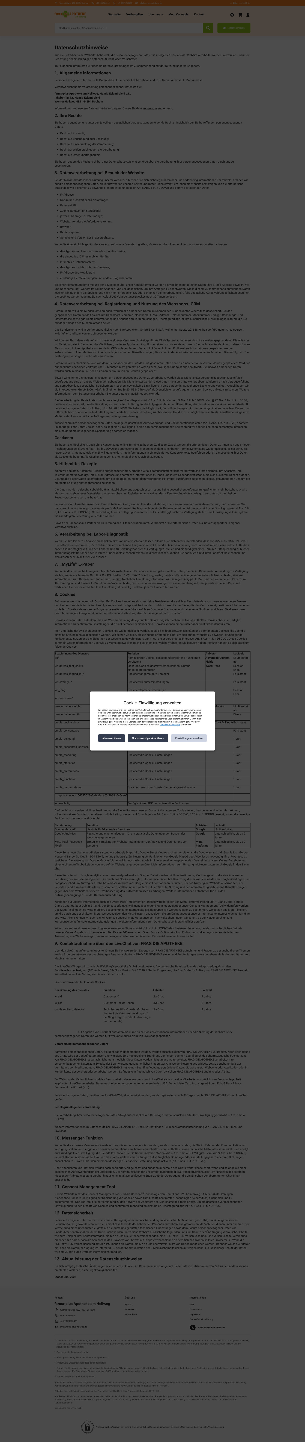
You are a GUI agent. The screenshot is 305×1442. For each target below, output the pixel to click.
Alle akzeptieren (111, 738)
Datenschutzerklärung (170, 724)
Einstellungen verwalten (189, 738)
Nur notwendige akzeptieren (148, 738)
